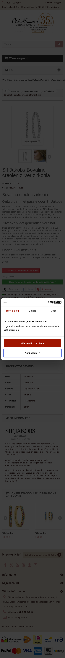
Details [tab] (32, 310)
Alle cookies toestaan (32, 343)
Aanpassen (31, 353)
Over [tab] (53, 310)
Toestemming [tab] (11, 310)
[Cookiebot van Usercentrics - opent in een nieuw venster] (48, 302)
